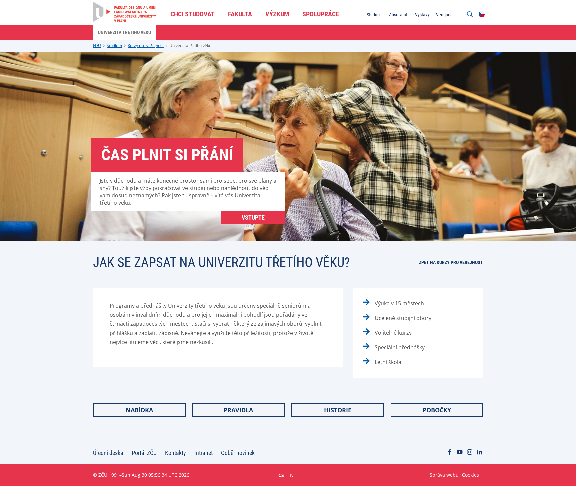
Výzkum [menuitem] (277, 14)
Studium (114, 45)
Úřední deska (108, 452)
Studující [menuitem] (374, 14)
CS (281, 475)
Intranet (203, 452)
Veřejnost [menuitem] (445, 14)
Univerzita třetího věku (190, 45)
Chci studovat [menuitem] (192, 14)
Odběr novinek (238, 452)
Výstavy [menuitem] (422, 14)
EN (290, 475)
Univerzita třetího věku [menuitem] (124, 32)
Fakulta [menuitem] (240, 14)
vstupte (253, 217)
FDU (97, 45)
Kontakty (175, 452)
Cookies (470, 475)
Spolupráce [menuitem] (320, 14)
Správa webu (444, 475)
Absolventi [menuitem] (398, 14)
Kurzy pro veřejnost (146, 45)
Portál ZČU (144, 452)
